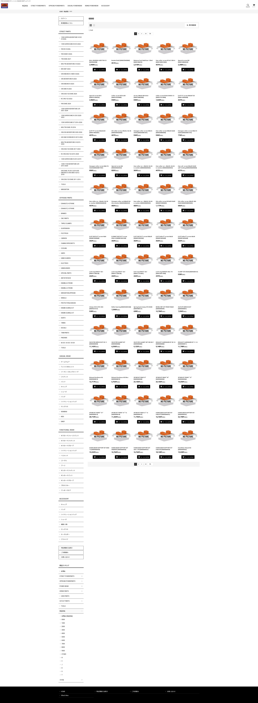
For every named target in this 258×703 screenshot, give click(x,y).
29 (145, 33)
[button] (248, 5)
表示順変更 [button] (192, 25)
